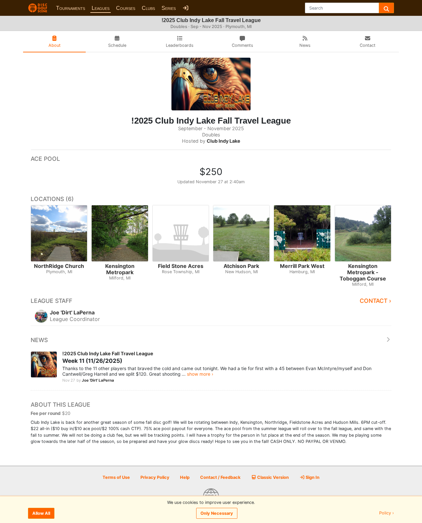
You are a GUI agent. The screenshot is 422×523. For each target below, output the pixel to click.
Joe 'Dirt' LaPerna (98, 380)
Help (185, 477)
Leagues (100, 8)
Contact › (375, 300)
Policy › (386, 513)
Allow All (41, 513)
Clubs (148, 8)
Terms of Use (116, 477)
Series (169, 8)
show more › (200, 374)
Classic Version (272, 477)
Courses (125, 8)
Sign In (312, 477)
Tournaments (70, 8)
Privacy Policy (154, 477)
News (39, 339)
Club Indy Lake (223, 141)
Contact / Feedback (220, 477)
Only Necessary (216, 513)
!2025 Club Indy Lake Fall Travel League (107, 353)
